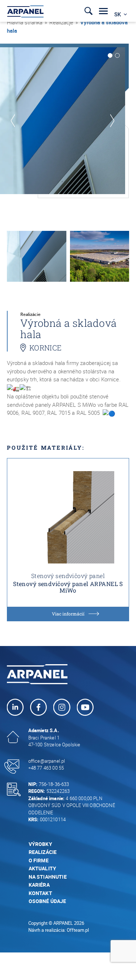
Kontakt (40, 893)
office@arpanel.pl (46, 761)
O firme (39, 860)
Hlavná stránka (24, 22)
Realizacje (61, 22)
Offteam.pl (78, 930)
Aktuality (42, 868)
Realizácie (43, 851)
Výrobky (40, 843)
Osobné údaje (47, 901)
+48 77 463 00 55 (46, 768)
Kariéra (39, 884)
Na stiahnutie (48, 876)
